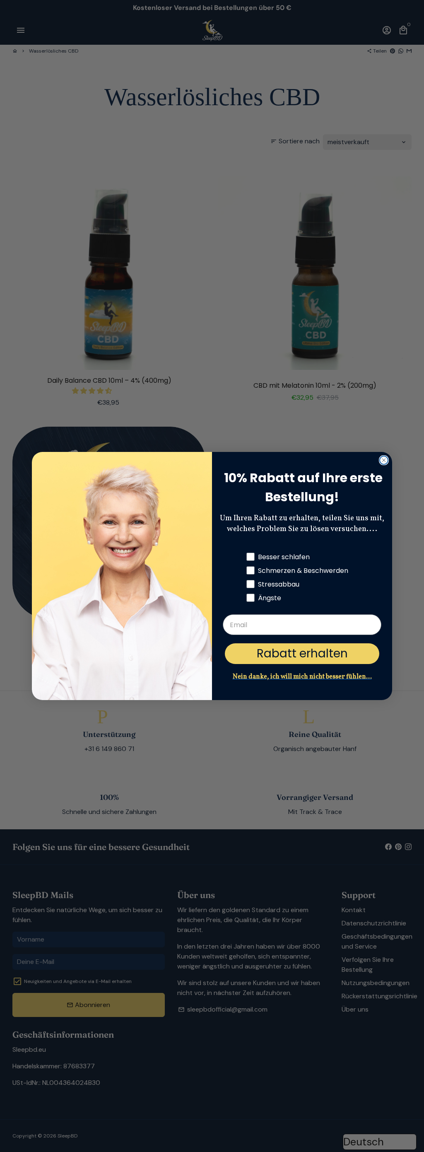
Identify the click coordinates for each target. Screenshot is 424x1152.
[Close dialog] (384, 460)
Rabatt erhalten (302, 653)
